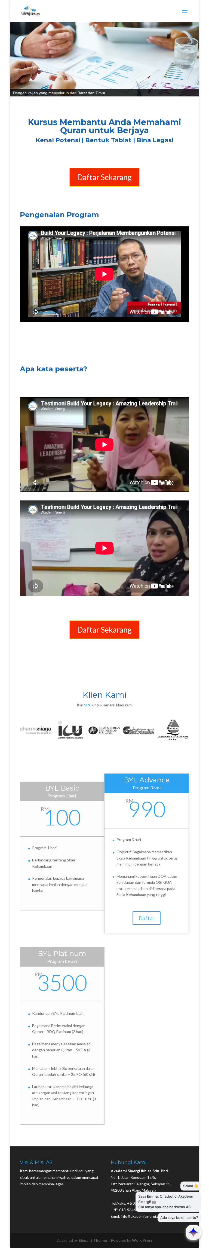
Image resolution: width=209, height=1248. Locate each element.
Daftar (147, 918)
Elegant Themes (93, 1240)
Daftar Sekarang (104, 177)
